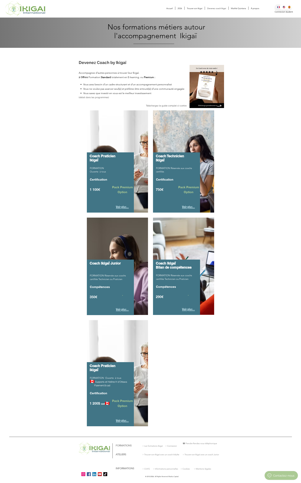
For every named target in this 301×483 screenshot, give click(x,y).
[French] (277, 7)
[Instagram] (83, 474)
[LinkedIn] (94, 474)
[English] (283, 7)
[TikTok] (105, 474)
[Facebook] (89, 474)
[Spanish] (288, 7)
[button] (195, 8)
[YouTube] (100, 474)
